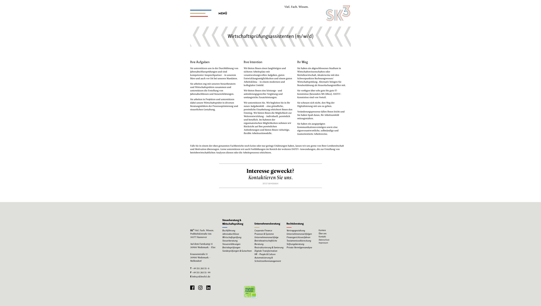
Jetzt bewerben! (270, 183)
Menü (222, 13)
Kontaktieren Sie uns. (270, 177)
